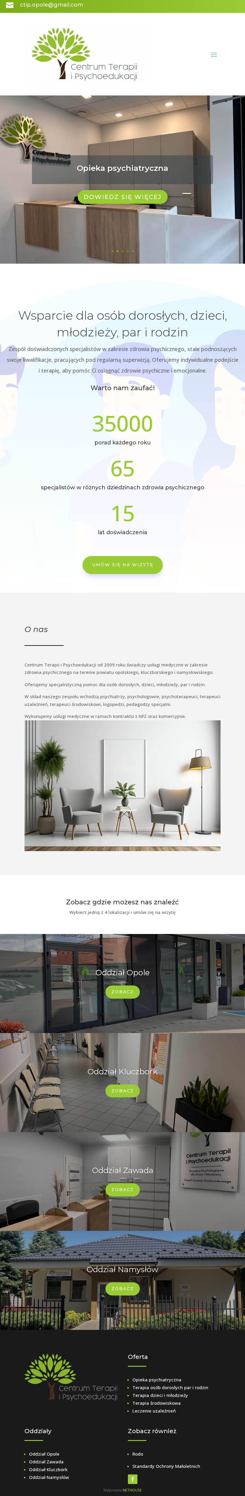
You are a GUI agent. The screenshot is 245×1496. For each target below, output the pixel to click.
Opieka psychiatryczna (122, 168)
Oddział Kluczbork (122, 1071)
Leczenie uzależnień (154, 1411)
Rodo (137, 1454)
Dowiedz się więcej (123, 197)
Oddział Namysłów (122, 1269)
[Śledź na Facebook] (132, 1479)
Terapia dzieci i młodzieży (160, 1395)
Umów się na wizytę (122, 564)
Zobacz (122, 991)
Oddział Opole (123, 972)
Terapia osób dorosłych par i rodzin (170, 1387)
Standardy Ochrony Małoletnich (166, 1466)
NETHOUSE (132, 1490)
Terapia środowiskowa (156, 1403)
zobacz (122, 1090)
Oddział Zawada (122, 1170)
